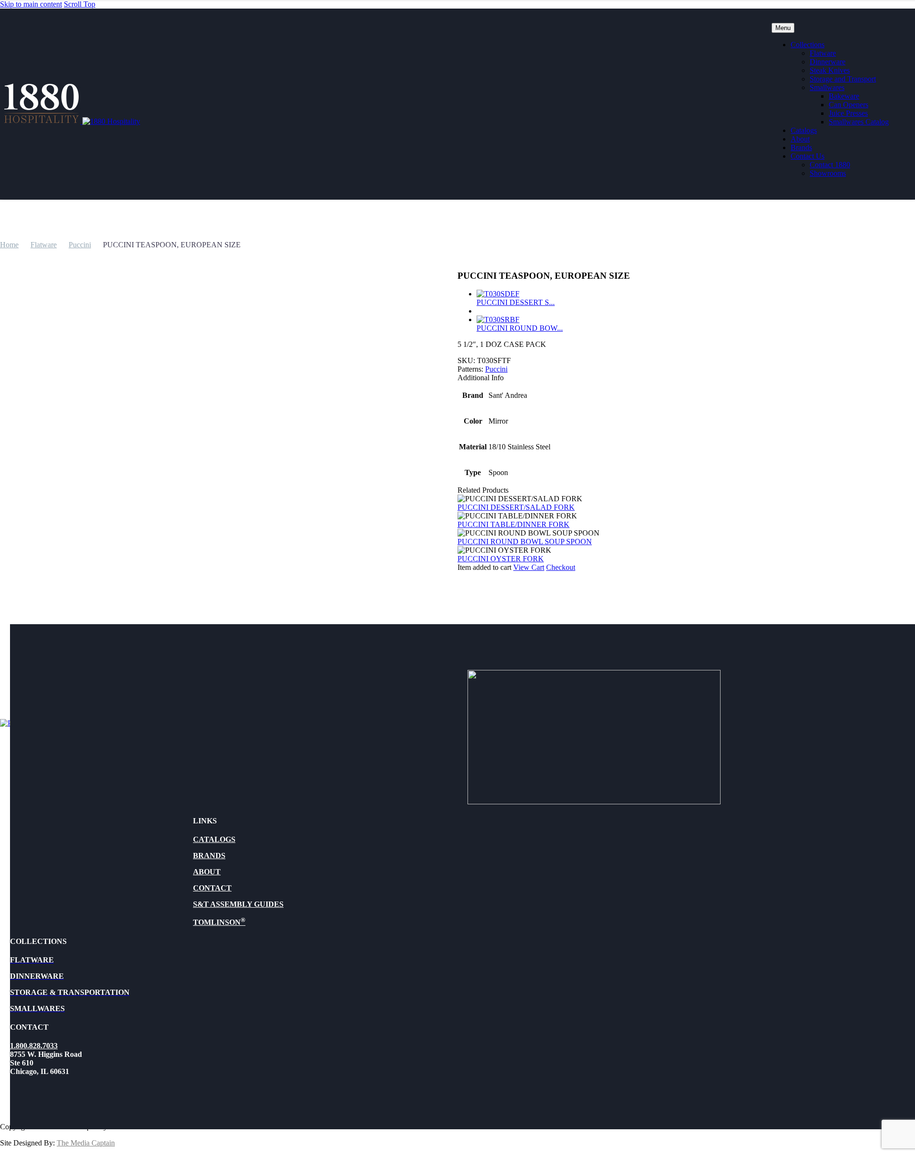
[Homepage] (71, 121)
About (800, 139)
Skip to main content (31, 4)
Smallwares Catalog (859, 122)
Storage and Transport (843, 79)
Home (9, 245)
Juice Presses (848, 113)
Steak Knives (830, 70)
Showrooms (828, 173)
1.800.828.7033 (34, 1046)
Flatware (823, 53)
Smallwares (827, 87)
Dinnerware (827, 62)
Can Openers (848, 105)
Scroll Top (79, 4)
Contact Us (807, 156)
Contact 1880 (830, 165)
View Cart (528, 567)
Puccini (80, 245)
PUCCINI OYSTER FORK (501, 559)
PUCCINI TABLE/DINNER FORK (513, 524)
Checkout (560, 567)
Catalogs (804, 130)
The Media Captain (86, 1143)
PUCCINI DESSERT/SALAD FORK (516, 507)
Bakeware (844, 96)
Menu (783, 27)
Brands (801, 147)
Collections (807, 45)
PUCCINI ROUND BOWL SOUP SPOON (525, 541)
